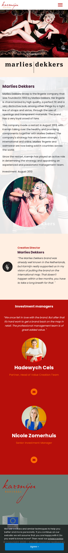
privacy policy (55, 538)
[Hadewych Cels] (34, 350)
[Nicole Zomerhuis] (34, 418)
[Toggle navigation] (60, 4)
